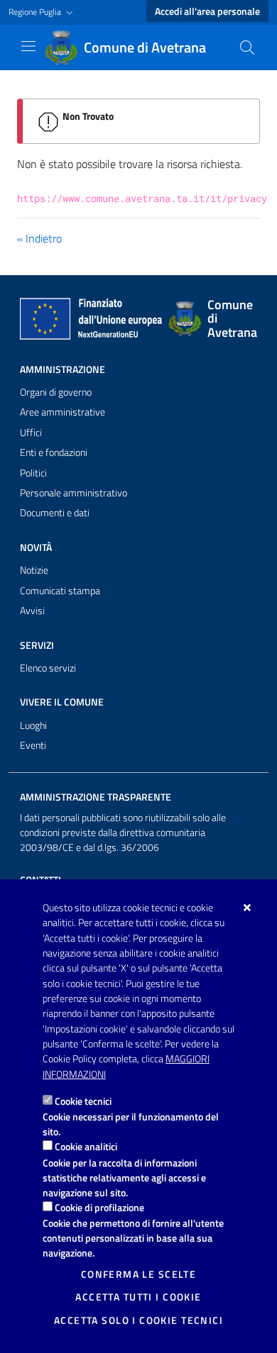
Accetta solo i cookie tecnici (138, 1320)
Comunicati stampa (60, 590)
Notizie (34, 570)
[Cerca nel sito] (247, 47)
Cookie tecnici (83, 1100)
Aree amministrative (62, 412)
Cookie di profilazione (99, 1207)
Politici (33, 473)
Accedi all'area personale (207, 11)
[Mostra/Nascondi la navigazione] (28, 46)
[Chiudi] (247, 908)
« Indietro (39, 238)
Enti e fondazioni (53, 452)
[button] (42, 12)
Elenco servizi (48, 668)
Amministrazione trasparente (95, 797)
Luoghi (33, 725)
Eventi (33, 745)
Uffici (31, 432)
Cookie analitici (86, 1146)
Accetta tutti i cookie (138, 1297)
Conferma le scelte (139, 1274)
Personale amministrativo (73, 493)
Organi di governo (56, 392)
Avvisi (32, 610)
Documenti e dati (54, 512)
